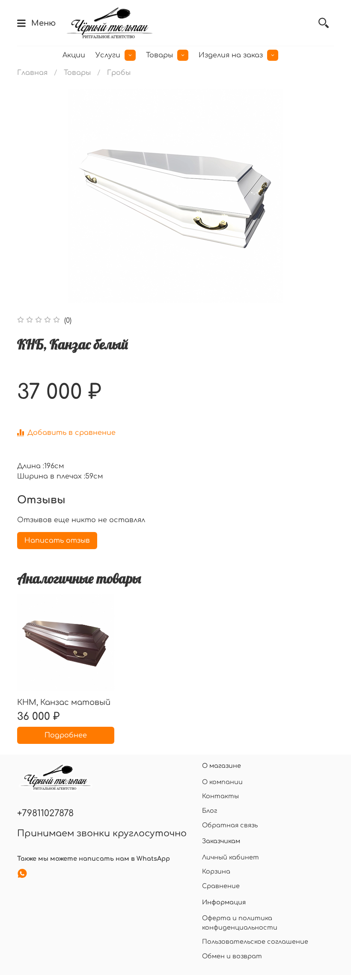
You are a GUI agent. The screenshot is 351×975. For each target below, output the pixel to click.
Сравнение (221, 886)
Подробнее (66, 735)
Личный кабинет (230, 857)
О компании (222, 782)
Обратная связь (230, 825)
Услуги (107, 55)
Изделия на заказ (231, 55)
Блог (209, 810)
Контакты (220, 796)
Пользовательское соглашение (255, 941)
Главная (32, 73)
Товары (159, 55)
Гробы (119, 73)
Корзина (216, 871)
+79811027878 (45, 813)
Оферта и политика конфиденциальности (239, 923)
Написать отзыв (57, 540)
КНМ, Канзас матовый (63, 702)
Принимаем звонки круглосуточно (102, 833)
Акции (73, 55)
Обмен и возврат (232, 956)
